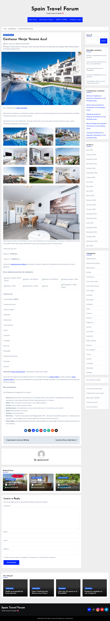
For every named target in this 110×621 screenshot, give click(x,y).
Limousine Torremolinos (94, 133)
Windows (89, 372)
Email (6, 540)
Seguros (89, 345)
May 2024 (89, 186)
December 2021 (91, 214)
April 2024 (89, 191)
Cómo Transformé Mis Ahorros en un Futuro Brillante (40, 593)
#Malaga (61, 47)
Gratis (88, 309)
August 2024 (90, 177)
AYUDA (88, 272)
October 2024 (90, 168)
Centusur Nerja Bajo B (13, 482)
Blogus (60, 618)
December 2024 (91, 159)
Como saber (90, 290)
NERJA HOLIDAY (22, 108)
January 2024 (91, 205)
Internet (89, 313)
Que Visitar (90, 331)
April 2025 (89, 150)
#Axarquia (24, 47)
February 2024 (91, 200)
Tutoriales (89, 363)
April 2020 (89, 246)
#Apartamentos (16, 47)
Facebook (89, 304)
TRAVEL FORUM (61, 19)
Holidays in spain (75, 19)
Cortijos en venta (92, 402)
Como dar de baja (92, 281)
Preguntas (89, 322)
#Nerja (67, 47)
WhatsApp (89, 368)
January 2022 (91, 209)
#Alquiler (7, 47)
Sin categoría (90, 350)
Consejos (89, 295)
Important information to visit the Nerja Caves (95, 107)
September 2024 (91, 173)
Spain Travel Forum (55, 9)
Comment (7, 506)
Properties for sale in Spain (95, 393)
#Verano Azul (16, 49)
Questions (89, 336)
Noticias (89, 318)
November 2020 (91, 232)
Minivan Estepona (92, 123)
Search (89, 35)
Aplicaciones (90, 268)
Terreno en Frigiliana (93, 96)
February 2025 (91, 154)
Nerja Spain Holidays (93, 398)
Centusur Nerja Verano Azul (25, 39)
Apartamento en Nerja (18, 264)
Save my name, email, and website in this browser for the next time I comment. (30, 557)
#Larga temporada (52, 47)
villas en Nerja (54, 377)
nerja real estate (91, 407)
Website (6, 549)
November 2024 (91, 164)
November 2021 (91, 218)
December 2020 (91, 227)
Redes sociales (91, 341)
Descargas (89, 300)
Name (6, 532)
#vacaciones (7, 49)
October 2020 (90, 236)
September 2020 (91, 241)
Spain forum (33, 19)
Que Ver (88, 327)
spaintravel (12, 44)
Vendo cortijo (90, 105)
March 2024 (90, 195)
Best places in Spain (46, 19)
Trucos (88, 354)
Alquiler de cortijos (92, 114)
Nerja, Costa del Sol (18, 372)
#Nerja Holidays (74, 47)
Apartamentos (8, 35)
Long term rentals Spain (94, 388)
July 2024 (89, 182)
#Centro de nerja (33, 47)
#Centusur (42, 47)
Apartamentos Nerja (93, 263)
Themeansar (69, 618)
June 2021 (89, 223)
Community (90, 277)
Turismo (89, 359)
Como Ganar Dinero (92, 286)
